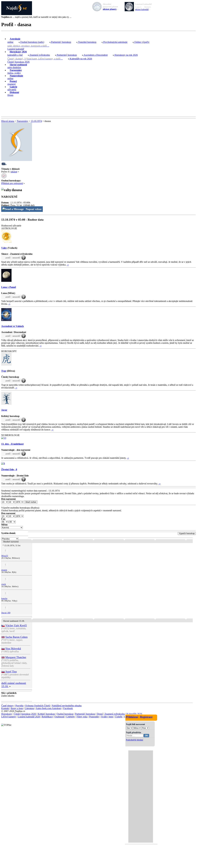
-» (68, 264)
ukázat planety (110, 9)
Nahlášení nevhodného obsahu (67, 705)
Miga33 (4, 556)
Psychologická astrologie (115, 42)
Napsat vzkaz (34, 209)
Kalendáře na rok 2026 (80, 58)
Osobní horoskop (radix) (32, 42)
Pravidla (19, 705)
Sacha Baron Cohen (16, 636)
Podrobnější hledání (134, 740)
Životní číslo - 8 (9, 469)
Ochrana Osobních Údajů (37, 705)
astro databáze (17, 66)
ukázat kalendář (142, 9)
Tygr (3, 371)
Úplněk (118, 716)
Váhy (4, 248)
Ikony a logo (17, 708)
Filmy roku (82, 716)
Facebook (68, 708)
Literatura (29, 708)
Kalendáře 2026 (134, 714)
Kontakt (5, 708)
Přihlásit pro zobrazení (12, 183)
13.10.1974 (36, 121)
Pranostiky (94, 716)
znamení (12, 82)
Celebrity (70, 716)
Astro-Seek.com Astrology (49, 708)
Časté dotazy (7, 705)
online (13, 40)
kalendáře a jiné (17, 53)
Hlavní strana (7, 121)
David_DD (5, 613)
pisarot (4, 570)
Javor (4, 410)
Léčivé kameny (8, 716)
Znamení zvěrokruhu (39, 55)
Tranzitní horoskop (86, 42)
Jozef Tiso (11, 671)
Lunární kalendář (15, 49)
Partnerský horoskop (60, 42)
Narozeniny (22, 121)
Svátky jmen (107, 716)
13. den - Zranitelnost (12, 444)
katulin (4, 598)
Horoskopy (6, 714)
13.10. (13, 202)
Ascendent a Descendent (95, 55)
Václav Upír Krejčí (16, 625)
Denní (100, 714)
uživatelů (12, 88)
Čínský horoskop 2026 (18, 62)
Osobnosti (59, 716)
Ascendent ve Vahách (12, 326)
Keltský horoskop (46, 714)
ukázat (14, 171)
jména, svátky (14, 71)
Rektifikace (47, 716)
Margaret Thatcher (15, 657)
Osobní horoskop (65, 714)
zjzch (3, 584)
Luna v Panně (8, 287)
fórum (13, 93)
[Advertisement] (98, 107)
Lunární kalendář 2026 (29, 716)
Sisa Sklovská (13, 648)
